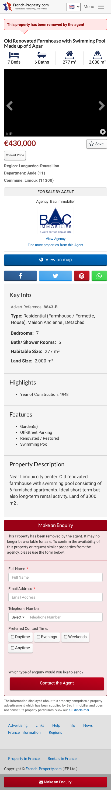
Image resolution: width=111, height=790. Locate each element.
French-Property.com (44, 768)
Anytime (22, 647)
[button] (9, 103)
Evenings (49, 636)
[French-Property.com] (24, 6)
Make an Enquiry (57, 782)
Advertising (17, 725)
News (88, 725)
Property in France (24, 758)
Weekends (77, 636)
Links (40, 725)
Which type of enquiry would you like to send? (46, 672)
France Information (24, 732)
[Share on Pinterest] (81, 276)
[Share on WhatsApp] (99, 276)
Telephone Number (24, 608)
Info (71, 725)
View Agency (55, 239)
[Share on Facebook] (20, 276)
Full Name (16, 569)
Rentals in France (62, 758)
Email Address (20, 588)
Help (56, 725)
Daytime (22, 636)
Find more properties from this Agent (55, 245)
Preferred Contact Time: (28, 628)
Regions (55, 732)
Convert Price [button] (15, 155)
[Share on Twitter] (55, 276)
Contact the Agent (57, 683)
